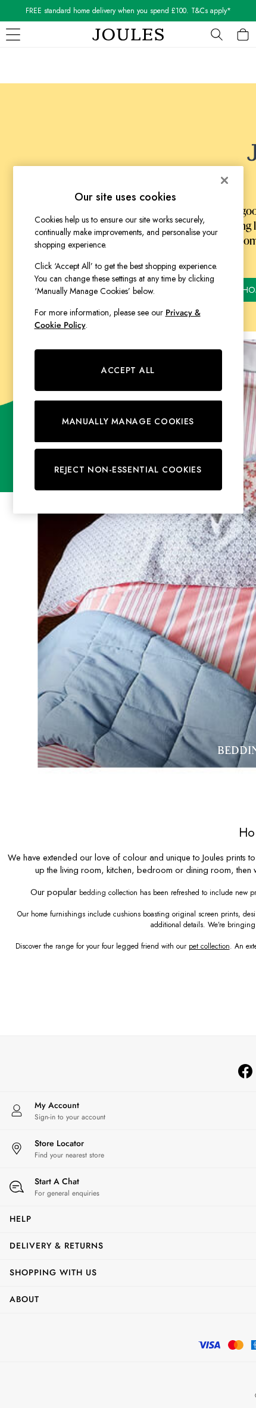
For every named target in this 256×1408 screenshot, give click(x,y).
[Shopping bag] (243, 34)
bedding (92, 892)
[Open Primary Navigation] (13, 34)
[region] (128, 340)
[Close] (224, 180)
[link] (217, 34)
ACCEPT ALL (128, 370)
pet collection (209, 946)
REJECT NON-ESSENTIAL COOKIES (128, 469)
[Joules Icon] (128, 34)
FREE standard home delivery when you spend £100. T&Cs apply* (128, 10)
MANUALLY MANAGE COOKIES (128, 421)
